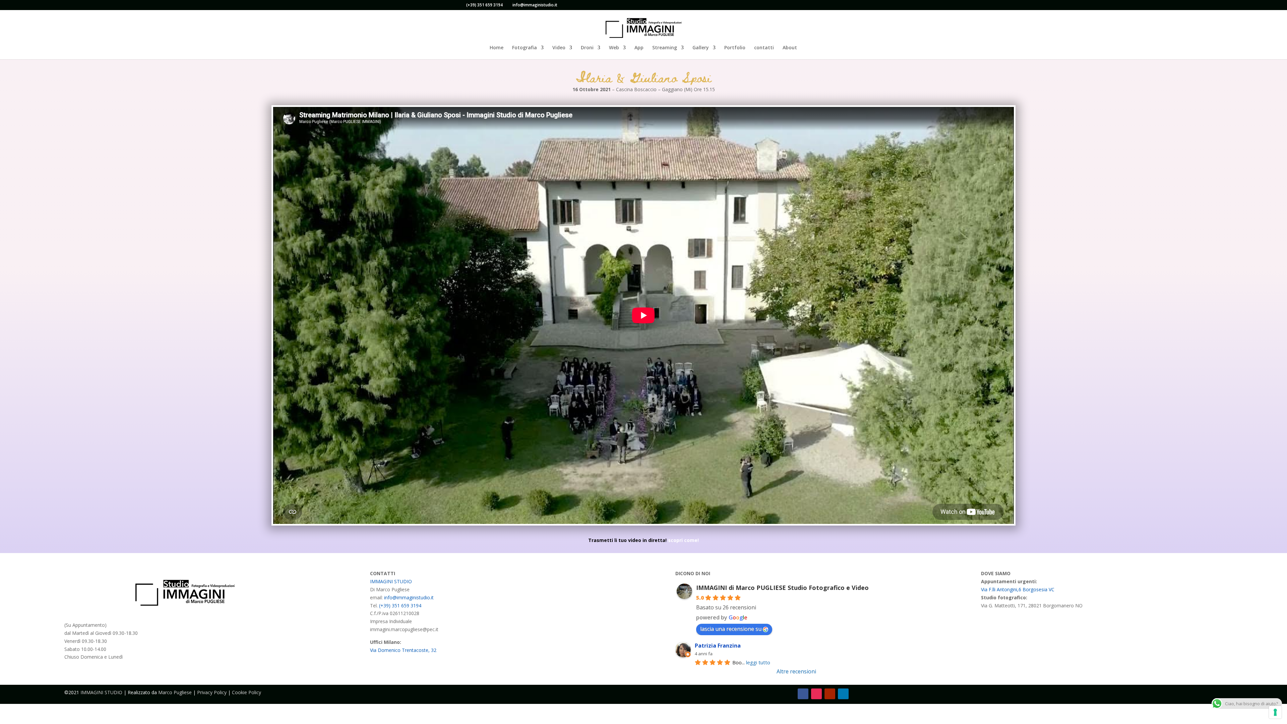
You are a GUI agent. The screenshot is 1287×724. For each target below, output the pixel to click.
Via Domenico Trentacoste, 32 (403, 650)
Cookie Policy (246, 692)
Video (558, 48)
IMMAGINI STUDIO (391, 581)
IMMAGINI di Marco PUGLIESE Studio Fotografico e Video (782, 588)
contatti (764, 48)
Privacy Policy (212, 692)
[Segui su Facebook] (803, 693)
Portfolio (734, 48)
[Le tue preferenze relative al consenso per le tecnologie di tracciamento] (1275, 712)
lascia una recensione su (730, 628)
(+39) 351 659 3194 (484, 5)
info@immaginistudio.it (409, 597)
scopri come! (683, 540)
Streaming (664, 48)
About (790, 48)
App (639, 48)
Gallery (700, 48)
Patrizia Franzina (718, 645)
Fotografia (524, 48)
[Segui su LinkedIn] (843, 693)
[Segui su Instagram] (816, 693)
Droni (587, 48)
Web (614, 48)
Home (496, 48)
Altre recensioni (796, 671)
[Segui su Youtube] (829, 693)
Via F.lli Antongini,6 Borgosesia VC (1017, 589)
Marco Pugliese (175, 692)
